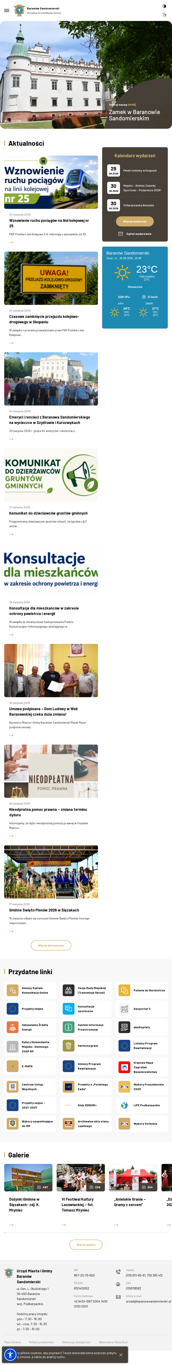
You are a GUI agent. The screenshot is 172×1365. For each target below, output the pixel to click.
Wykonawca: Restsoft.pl (113, 1342)
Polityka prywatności (41, 1342)
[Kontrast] (164, 6)
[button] (6, 121)
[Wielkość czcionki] (164, 14)
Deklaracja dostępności (76, 1342)
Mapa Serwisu (12, 1342)
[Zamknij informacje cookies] (121, 1355)
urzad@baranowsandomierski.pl (148, 1301)
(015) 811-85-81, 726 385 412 (144, 1275)
